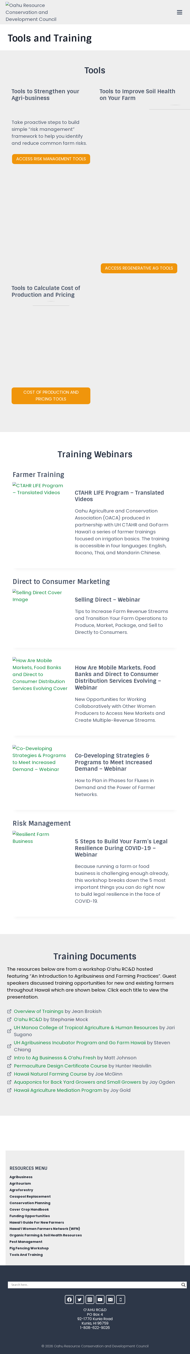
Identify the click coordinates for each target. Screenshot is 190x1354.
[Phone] (120, 1299)
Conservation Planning (30, 1203)
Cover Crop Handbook (29, 1209)
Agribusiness (21, 1177)
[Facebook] (69, 1299)
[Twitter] (79, 1299)
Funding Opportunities (30, 1216)
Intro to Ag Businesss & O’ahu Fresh (55, 1057)
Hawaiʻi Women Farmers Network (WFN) (45, 1228)
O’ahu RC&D (28, 1019)
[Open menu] (179, 12)
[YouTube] (100, 1299)
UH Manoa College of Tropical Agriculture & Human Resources (86, 1027)
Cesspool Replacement (30, 1196)
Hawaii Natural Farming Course (50, 1074)
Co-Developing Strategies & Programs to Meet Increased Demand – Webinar (113, 762)
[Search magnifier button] (183, 1285)
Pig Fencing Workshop (29, 1248)
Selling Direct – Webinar (107, 599)
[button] (51, 395)
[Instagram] (90, 1299)
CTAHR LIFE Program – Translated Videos (119, 496)
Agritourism (20, 1183)
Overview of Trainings (38, 1011)
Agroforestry (21, 1190)
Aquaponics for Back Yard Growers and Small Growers (77, 1082)
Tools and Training (26, 1254)
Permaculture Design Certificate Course (60, 1066)
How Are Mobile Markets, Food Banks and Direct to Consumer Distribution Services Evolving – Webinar (118, 677)
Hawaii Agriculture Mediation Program (58, 1090)
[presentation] (40, 500)
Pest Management (26, 1241)
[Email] (110, 1299)
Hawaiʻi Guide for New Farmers (37, 1222)
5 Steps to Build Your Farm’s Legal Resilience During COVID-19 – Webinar (121, 848)
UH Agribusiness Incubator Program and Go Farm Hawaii (80, 1042)
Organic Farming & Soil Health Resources (46, 1235)
